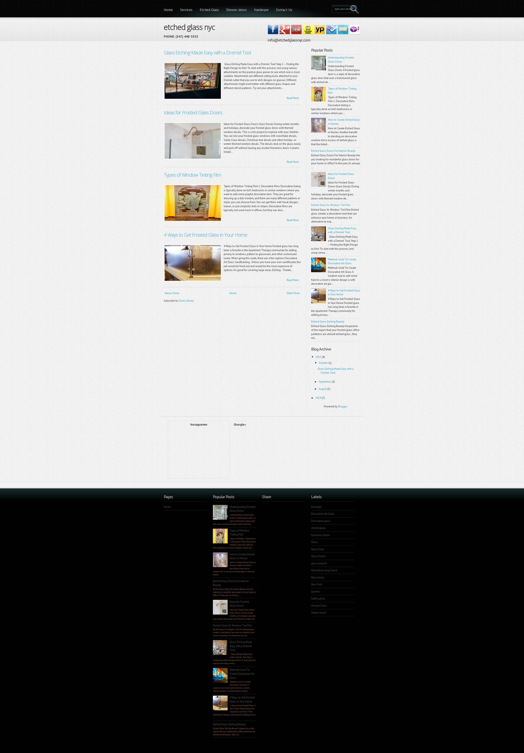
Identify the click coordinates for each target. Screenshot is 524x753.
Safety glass (318, 598)
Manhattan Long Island (324, 570)
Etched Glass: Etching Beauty (327, 321)
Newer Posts (172, 293)
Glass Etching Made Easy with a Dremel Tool (207, 52)
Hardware (261, 10)
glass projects (319, 563)
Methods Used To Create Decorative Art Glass (242, 674)
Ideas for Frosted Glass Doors (193, 112)
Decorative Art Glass (323, 514)
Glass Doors (318, 556)
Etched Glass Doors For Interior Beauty (333, 151)
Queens (315, 591)
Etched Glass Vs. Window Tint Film (330, 205)
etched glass (318, 528)
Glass (314, 542)
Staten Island (318, 612)
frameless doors (320, 535)
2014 (318, 398)
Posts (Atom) (186, 300)
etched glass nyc (189, 26)
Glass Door (317, 549)
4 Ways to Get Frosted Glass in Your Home (205, 234)
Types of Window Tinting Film (192, 174)
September (325, 381)
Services (186, 10)
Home (168, 10)
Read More (293, 98)
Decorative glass (320, 521)
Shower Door (318, 605)
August (323, 389)
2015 (318, 357)
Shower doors (236, 10)
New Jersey (317, 577)
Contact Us (284, 10)
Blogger (342, 406)
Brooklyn (316, 507)
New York (316, 584)
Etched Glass (209, 10)
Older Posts (293, 293)
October (324, 363)
